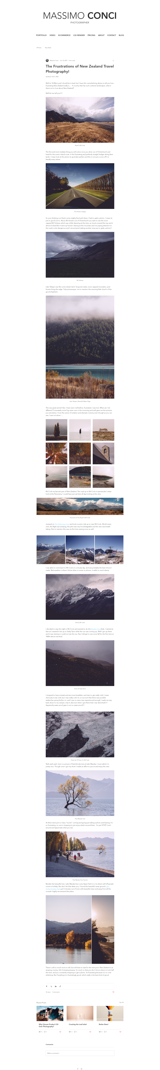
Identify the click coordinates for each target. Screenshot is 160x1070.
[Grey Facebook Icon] (78, 1069)
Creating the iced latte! (78, 1024)
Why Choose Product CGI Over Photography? (48, 1025)
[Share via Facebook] (47, 986)
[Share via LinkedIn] (56, 986)
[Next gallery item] (112, 929)
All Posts (38, 47)
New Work (48, 47)
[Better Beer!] (110, 1013)
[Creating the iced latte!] (80, 1013)
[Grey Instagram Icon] (81, 1069)
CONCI (80, 15)
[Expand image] (56, 430)
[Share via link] (60, 986)
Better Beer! (103, 1024)
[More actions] (113, 60)
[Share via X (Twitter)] (51, 986)
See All (121, 1002)
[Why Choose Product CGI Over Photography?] (50, 1013)
